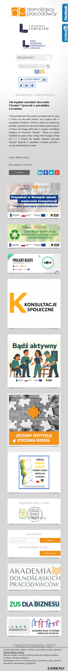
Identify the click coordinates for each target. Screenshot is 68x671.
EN (42, 71)
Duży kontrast (32, 85)
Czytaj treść (32, 79)
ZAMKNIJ (55, 668)
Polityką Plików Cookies (14, 652)
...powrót (19, 172)
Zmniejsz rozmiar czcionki (44, 79)
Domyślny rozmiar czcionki (21, 85)
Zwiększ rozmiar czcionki (26, 85)
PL (37, 71)
